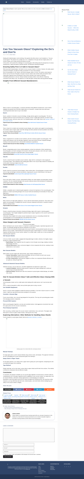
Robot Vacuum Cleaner (42, 471)
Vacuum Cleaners (11, 406)
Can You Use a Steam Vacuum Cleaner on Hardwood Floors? (73, 72)
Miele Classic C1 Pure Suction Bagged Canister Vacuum (30, 205)
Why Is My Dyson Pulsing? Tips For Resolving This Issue (15, 408)
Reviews (39, 469)
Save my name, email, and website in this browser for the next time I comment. (22, 454)
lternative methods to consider (35, 317)
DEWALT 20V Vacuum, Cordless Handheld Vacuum (25, 194)
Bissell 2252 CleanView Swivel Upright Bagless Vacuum (26, 154)
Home (22, 2)
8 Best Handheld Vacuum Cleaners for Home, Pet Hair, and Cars (74, 63)
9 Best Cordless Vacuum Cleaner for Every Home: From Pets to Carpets (73, 52)
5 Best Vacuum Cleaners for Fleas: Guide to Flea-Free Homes (74, 92)
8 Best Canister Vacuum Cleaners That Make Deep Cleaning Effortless (74, 121)
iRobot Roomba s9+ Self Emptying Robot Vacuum (34, 184)
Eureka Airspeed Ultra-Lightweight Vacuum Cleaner (25, 173)
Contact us (49, 2)
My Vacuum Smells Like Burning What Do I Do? (13, 407)
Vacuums (28, 2)
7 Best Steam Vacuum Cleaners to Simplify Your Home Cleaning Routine (73, 112)
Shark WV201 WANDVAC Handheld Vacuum (33, 143)
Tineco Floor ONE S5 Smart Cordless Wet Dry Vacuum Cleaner (32, 133)
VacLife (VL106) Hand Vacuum (21, 164)
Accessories (36, 2)
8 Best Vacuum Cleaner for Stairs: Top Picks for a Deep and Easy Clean (74, 84)
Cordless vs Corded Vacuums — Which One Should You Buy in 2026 (73, 28)
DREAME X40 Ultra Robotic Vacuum (27, 219)
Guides (42, 2)
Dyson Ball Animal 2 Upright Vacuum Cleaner (37, 122)
